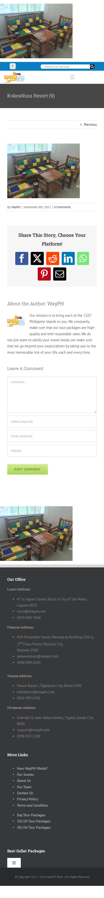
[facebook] (13, 66)
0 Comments (62, 207)
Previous (90, 124)
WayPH (16, 207)
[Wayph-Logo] (14, 72)
